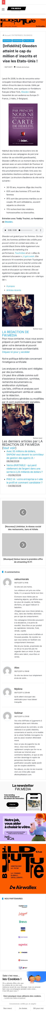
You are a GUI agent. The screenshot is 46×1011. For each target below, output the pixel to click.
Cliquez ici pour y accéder (16, 352)
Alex (16, 667)
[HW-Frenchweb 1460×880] (23, 841)
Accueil (7, 35)
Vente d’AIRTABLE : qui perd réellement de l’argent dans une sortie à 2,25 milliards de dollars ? (25, 468)
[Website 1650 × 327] (23, 23)
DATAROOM (17, 41)
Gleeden (25, 92)
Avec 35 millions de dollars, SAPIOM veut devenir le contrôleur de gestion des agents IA (25, 454)
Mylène (18, 689)
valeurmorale (21, 579)
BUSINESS (28, 35)
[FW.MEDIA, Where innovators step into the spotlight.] (16, 9)
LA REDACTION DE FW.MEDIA (15, 333)
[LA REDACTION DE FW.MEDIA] (18, 326)
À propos (11, 286)
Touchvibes (20, 253)
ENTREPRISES (17, 35)
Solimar (18, 713)
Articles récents (14, 290)
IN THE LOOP (28, 41)
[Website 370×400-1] (23, 893)
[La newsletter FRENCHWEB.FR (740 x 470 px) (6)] (23, 810)
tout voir (9, 448)
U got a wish (28, 256)
